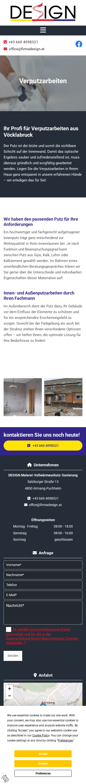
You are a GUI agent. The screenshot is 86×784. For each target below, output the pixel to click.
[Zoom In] (9, 688)
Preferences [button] (65, 740)
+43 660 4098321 (23, 42)
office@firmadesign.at (26, 49)
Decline (43, 763)
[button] (43, 30)
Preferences (43, 773)
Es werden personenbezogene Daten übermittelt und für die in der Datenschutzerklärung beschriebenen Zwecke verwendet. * (42, 636)
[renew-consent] (5, 778)
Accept (43, 754)
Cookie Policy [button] (40, 735)
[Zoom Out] (9, 695)
